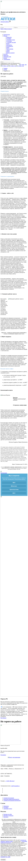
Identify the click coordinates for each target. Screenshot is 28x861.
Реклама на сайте (7, 814)
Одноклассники (14, 489)
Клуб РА (5, 54)
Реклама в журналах (8, 815)
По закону (8, 38)
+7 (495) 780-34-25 (9, 781)
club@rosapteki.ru (15, 786)
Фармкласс (9, 37)
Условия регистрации (8, 797)
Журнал (5, 35)
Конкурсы (5, 55)
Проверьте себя (7, 56)
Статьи (5, 69)
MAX (14, 482)
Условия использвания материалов (11, 800)
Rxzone (5, 58)
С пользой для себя (11, 42)
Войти (2, 28)
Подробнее (3, 755)
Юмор (7, 47)
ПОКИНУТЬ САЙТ (5, 857)
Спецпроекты (6, 59)
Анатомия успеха (10, 39)
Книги (8, 51)
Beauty (8, 43)
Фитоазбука (9, 45)
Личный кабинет (5, 21)
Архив (8, 50)
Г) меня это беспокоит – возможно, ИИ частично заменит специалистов (14, 713)
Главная (5, 68)
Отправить (3, 716)
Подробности (9, 46)
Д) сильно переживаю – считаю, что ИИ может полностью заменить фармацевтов (14, 714)
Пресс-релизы (9, 48)
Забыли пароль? (8, 28)
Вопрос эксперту (10, 52)
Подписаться (6, 34)
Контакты (5, 817)
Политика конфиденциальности (11, 799)
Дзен (14, 493)
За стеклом (9, 41)
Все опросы (3, 718)
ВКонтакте (14, 486)
